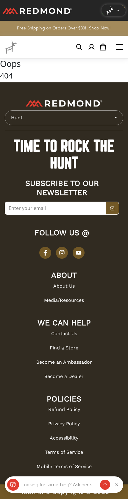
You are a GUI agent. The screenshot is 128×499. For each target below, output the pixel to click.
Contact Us (64, 333)
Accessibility (64, 438)
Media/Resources (64, 300)
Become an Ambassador (64, 362)
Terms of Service (64, 452)
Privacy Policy (64, 423)
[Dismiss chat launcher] (117, 485)
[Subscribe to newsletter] (112, 208)
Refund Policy (64, 409)
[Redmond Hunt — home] (11, 47)
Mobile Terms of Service (64, 466)
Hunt (17, 117)
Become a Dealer (64, 376)
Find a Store (64, 348)
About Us (64, 286)
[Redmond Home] (64, 103)
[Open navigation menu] (119, 47)
